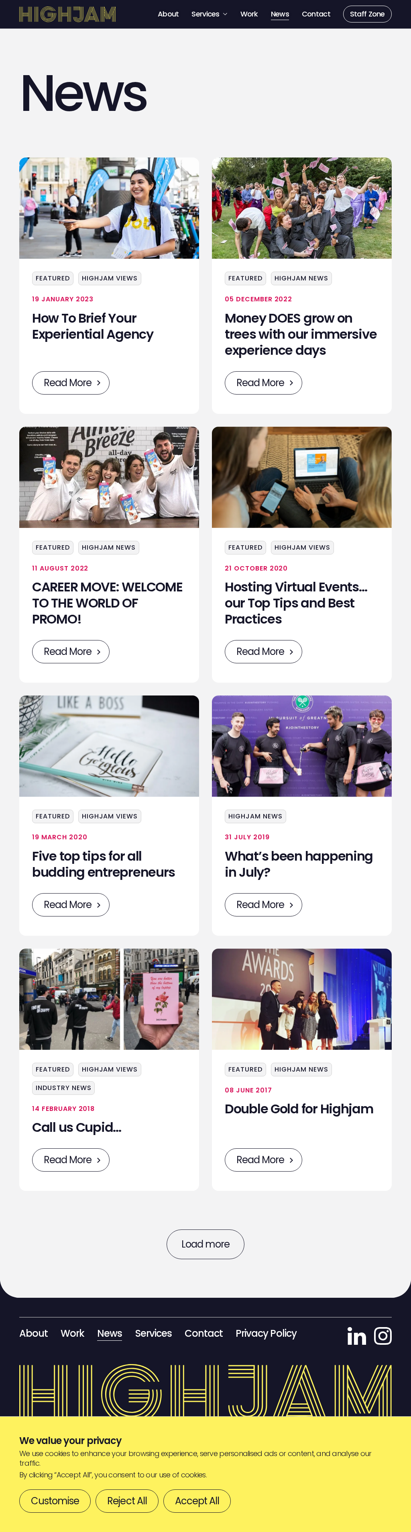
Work (249, 14)
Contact (316, 14)
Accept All (197, 1500)
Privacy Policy (266, 1333)
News (280, 14)
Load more (205, 1244)
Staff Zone (367, 14)
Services (206, 14)
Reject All (126, 1500)
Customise (55, 1500)
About (168, 14)
